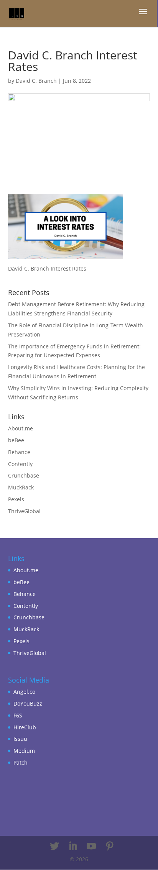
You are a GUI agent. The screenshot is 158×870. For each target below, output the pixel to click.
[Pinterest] (109, 846)
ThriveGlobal (24, 511)
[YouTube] (91, 846)
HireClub (24, 727)
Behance (19, 452)
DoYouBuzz (27, 703)
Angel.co (24, 691)
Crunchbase (23, 475)
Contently (20, 464)
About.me (20, 428)
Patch (20, 762)
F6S (17, 715)
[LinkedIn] (72, 846)
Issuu (20, 738)
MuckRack (21, 487)
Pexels (16, 499)
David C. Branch (36, 80)
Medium (24, 750)
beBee (16, 440)
